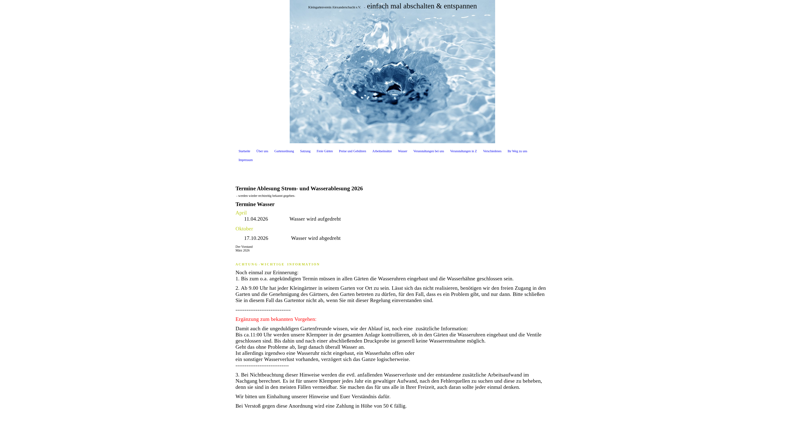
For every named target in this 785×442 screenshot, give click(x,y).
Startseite (244, 151)
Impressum (246, 160)
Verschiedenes (492, 151)
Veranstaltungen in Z (463, 151)
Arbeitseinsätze (382, 151)
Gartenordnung (284, 151)
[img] (392, 71)
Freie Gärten (325, 151)
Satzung (305, 151)
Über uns (262, 151)
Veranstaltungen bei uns (428, 151)
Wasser (402, 151)
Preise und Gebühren (352, 151)
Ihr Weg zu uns (517, 151)
